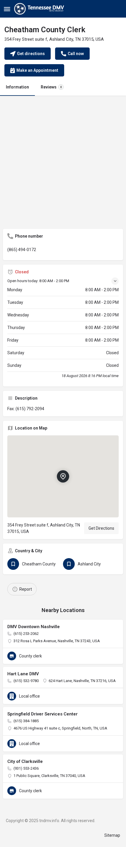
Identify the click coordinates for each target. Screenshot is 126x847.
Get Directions (101, 528)
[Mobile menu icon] (7, 9)
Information (17, 87)
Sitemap (112, 835)
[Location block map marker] (63, 476)
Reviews (51, 87)
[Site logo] (40, 9)
